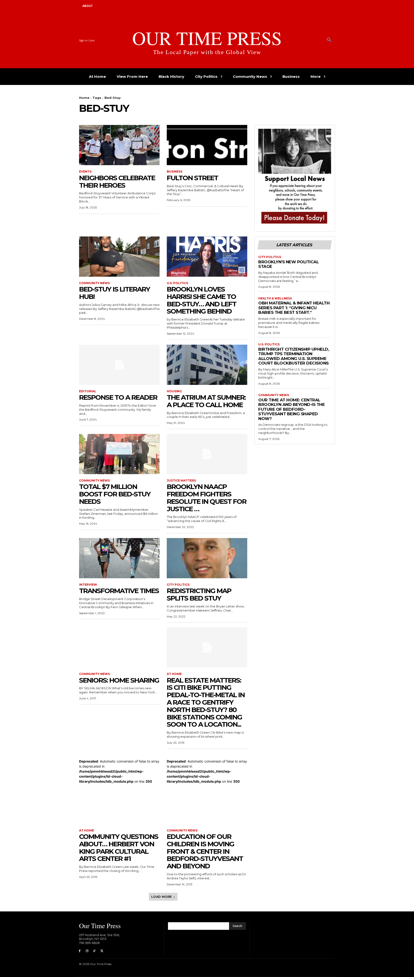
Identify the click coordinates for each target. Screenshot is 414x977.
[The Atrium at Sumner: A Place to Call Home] (207, 365)
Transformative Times (119, 591)
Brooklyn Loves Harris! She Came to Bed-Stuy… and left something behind (201, 300)
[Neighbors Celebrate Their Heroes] (119, 145)
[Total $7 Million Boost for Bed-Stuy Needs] (119, 454)
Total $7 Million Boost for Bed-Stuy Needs (114, 494)
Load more (161, 896)
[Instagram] (87, 951)
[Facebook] (79, 951)
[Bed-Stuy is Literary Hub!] (119, 256)
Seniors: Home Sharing (119, 680)
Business (174, 171)
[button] (329, 40)
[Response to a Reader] (119, 365)
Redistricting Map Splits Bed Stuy (199, 594)
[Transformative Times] (119, 558)
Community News (94, 283)
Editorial (87, 391)
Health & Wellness (275, 298)
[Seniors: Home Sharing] (119, 647)
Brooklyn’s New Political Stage (288, 264)
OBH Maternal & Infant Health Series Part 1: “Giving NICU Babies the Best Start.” (293, 308)
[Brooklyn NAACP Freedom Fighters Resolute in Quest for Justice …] (207, 454)
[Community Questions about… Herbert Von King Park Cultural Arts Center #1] (119, 804)
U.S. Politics (177, 283)
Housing (174, 391)
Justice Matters (181, 480)
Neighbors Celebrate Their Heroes (117, 181)
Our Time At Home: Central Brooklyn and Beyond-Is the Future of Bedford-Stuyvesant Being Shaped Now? (291, 409)
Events (85, 171)
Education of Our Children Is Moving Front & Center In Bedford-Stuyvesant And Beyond (205, 851)
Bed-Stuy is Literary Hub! (114, 293)
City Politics (178, 584)
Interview (88, 584)
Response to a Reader (118, 397)
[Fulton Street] (207, 145)
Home (84, 98)
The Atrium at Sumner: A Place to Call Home (206, 401)
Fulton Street (192, 178)
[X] (101, 951)
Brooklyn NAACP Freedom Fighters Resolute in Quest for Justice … (206, 498)
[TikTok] (94, 951)
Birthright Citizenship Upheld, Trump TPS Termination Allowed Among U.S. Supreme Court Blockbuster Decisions (293, 356)
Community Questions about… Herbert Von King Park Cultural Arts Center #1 (118, 847)
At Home (174, 674)
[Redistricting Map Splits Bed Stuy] (207, 558)
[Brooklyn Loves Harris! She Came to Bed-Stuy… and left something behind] (207, 256)
